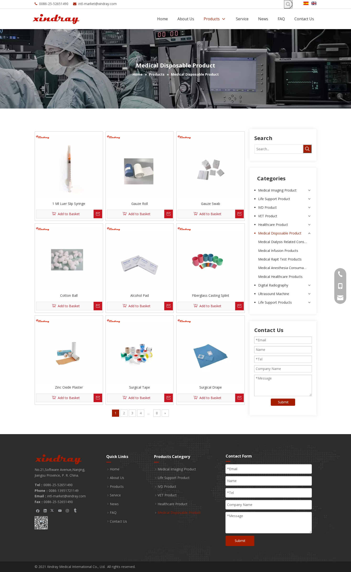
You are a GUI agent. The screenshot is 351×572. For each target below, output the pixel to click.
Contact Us (118, 521)
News (114, 504)
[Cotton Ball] (69, 257)
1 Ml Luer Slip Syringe (68, 203)
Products (117, 486)
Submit (283, 402)
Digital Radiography (273, 285)
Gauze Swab (210, 203)
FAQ (113, 512)
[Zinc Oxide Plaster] (69, 349)
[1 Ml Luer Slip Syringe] (69, 165)
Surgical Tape (139, 387)
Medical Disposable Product (279, 233)
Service (115, 495)
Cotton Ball (69, 295)
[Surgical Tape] (140, 349)
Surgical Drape (210, 387)
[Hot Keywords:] (288, 4)
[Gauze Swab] (210, 165)
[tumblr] (75, 510)
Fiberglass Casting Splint (210, 295)
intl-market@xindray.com (97, 3)
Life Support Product (274, 199)
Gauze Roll (139, 203)
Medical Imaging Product (277, 190)
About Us (117, 477)
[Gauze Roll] (140, 165)
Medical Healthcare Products (280, 276)
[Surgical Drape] (210, 349)
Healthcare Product (273, 224)
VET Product (267, 216)
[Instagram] (67, 510)
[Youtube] (60, 510)
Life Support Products (275, 302)
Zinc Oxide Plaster (69, 387)
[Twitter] (53, 510)
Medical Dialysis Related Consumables (285, 241)
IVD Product (267, 207)
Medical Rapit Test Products (280, 259)
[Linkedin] (45, 510)
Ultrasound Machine (273, 293)
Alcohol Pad (139, 295)
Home (114, 469)
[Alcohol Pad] (140, 257)
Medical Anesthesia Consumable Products (285, 267)
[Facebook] (38, 510)
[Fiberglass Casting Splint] (210, 257)
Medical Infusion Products (278, 250)
